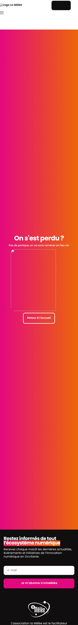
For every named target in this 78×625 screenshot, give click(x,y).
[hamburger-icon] (2, 12)
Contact (61, 5)
